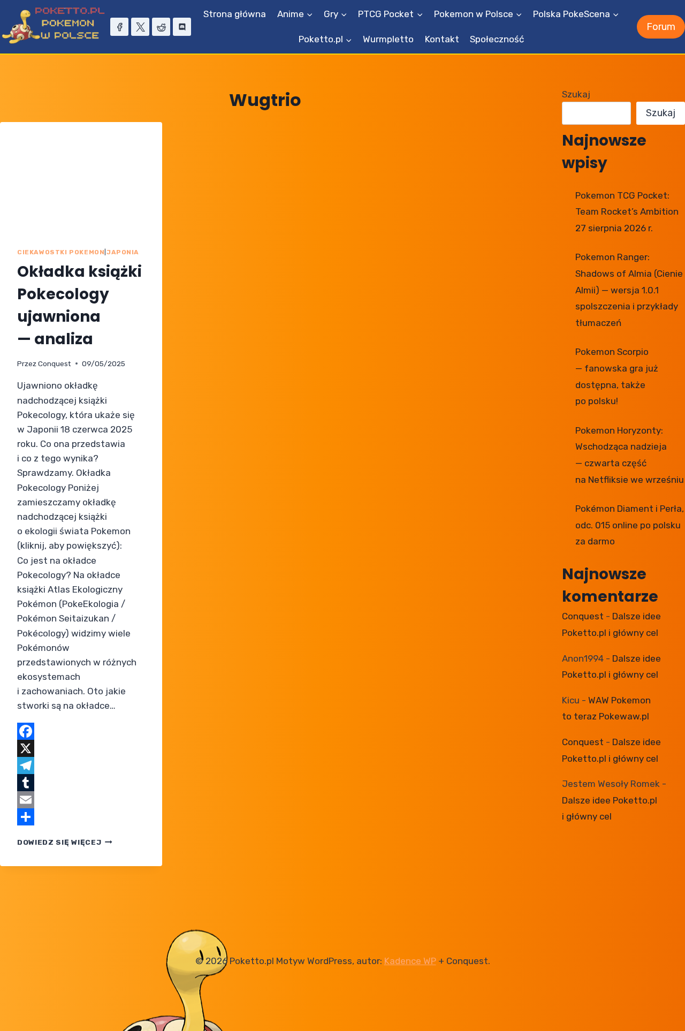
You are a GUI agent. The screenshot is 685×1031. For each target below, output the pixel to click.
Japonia (122, 252)
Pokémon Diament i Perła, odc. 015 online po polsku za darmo (629, 525)
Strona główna (234, 14)
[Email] (81, 799)
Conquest (54, 363)
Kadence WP (410, 961)
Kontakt (442, 39)
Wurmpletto (388, 39)
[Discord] (182, 27)
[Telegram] (81, 765)
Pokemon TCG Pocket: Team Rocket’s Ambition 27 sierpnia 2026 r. (627, 211)
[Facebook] (119, 27)
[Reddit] (161, 27)
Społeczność (497, 39)
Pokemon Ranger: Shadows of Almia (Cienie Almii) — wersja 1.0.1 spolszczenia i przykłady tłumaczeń (629, 290)
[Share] (81, 816)
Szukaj (576, 94)
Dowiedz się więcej (64, 842)
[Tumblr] (81, 782)
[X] (140, 27)
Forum (660, 27)
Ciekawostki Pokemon (60, 252)
